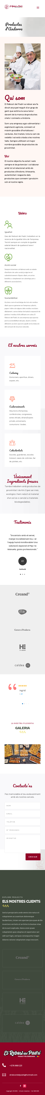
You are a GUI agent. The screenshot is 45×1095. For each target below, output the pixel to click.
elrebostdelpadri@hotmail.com (23, 1075)
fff (22, 694)
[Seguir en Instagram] (24, 1085)
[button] (22, 703)
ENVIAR (33, 857)
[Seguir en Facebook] (20, 1085)
